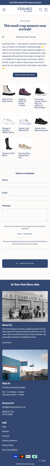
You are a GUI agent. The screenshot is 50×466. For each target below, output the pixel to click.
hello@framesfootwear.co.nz (14, 407)
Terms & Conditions (10, 450)
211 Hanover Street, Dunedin (13, 387)
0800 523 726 (8, 412)
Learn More (6, 342)
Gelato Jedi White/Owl (23, 129)
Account (5, 436)
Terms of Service (26, 244)
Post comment (25, 234)
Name (5, 180)
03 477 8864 (7, 414)
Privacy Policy (7, 445)
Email (4, 193)
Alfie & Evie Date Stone (7, 100)
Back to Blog (27, 263)
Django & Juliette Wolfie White (8, 130)
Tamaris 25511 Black (8, 154)
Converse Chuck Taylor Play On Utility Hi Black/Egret (41, 103)
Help (4, 427)
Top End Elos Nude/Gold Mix (24, 155)
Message (6, 205)
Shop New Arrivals (25, 75)
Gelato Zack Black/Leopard (41, 129)
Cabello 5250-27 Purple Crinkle (22, 102)
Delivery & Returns (9, 440)
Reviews (5, 431)
